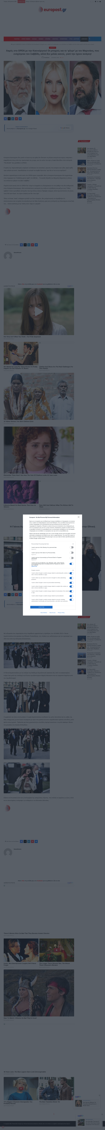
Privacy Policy (61, 612)
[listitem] (52, 544)
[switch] (72, 547)
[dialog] (52, 565)
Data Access (52, 612)
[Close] (79, 517)
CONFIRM (41, 607)
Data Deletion (44, 612)
